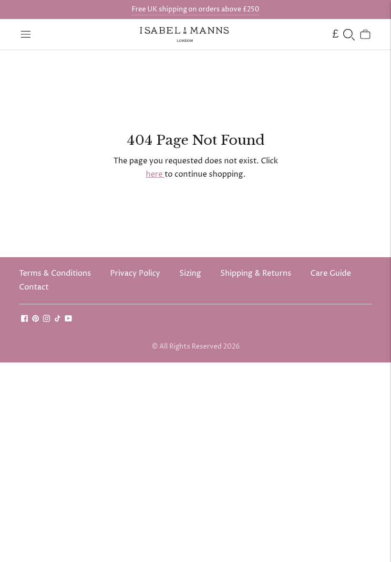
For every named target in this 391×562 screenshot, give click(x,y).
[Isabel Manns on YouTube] (68, 319)
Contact (34, 287)
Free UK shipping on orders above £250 (195, 9)
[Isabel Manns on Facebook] (24, 319)
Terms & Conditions (55, 273)
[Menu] (25, 34)
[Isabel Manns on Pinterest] (35, 319)
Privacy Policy (135, 273)
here (155, 174)
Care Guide (330, 273)
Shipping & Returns (255, 273)
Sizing (190, 273)
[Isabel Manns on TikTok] (57, 319)
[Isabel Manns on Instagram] (46, 319)
